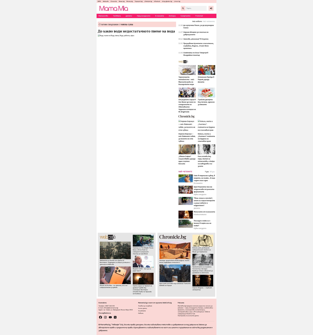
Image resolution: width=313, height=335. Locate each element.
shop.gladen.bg (167, 1)
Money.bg (129, 1)
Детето (129, 16)
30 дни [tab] (212, 172)
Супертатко (185, 16)
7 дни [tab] (207, 172)
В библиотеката (200, 214)
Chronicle (114, 1)
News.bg (121, 1)
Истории (172, 16)
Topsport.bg (138, 1)
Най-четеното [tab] (209, 21)
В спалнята (159, 16)
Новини (140, 313)
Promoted (199, 16)
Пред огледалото (143, 16)
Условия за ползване (145, 306)
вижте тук (191, 314)
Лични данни (142, 308)
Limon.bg (177, 1)
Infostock (157, 1)
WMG (99, 1)
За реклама (142, 311)
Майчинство (103, 16)
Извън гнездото (200, 194)
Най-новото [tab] (197, 21)
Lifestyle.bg (148, 1)
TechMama (117, 16)
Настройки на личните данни (188, 316)
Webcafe (106, 1)
